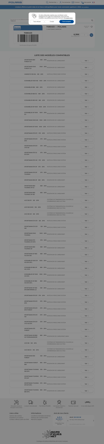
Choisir (52, 21)
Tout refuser (37, 21)
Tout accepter (66, 21)
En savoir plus (68, 18)
